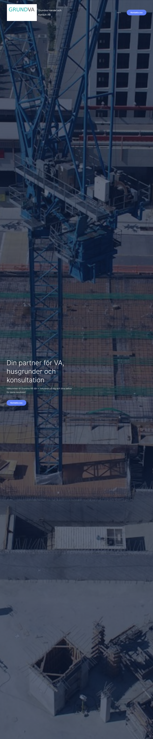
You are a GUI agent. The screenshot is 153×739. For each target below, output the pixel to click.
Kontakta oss (137, 12)
